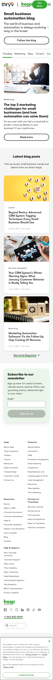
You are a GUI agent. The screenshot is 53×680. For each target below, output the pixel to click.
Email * (11, 399)
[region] (26, 658)
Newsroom (8, 463)
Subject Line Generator (14, 529)
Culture (7, 459)
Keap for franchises (36, 523)
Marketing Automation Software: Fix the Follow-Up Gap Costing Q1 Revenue (26, 336)
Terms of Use (8, 667)
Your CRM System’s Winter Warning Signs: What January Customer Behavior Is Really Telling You (26, 277)
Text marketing (34, 492)
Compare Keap (10, 472)
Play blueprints (10, 584)
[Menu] (49, 4)
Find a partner (34, 515)
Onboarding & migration (14, 580)
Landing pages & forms (38, 476)
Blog (6, 537)
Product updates (11, 593)
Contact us (9, 480)
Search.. (13, 625)
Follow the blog (26, 40)
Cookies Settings (26, 675)
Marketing (20, 53)
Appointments (34, 447)
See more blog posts (25, 355)
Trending (7, 53)
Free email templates (13, 525)
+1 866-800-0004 (13, 616)
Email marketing (34, 463)
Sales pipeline (34, 488)
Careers (7, 455)
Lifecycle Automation (13, 512)
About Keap (9, 447)
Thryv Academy (10, 568)
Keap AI (7, 520)
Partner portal (34, 511)
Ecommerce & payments (38, 459)
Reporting (32, 484)
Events (7, 504)
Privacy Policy (31, 655)
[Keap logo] (17, 4)
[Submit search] (7, 626)
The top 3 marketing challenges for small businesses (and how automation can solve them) (26, 110)
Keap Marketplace (11, 576)
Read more (26, 137)
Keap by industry (11, 468)
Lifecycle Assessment (13, 516)
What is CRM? (10, 508)
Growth (40, 53)
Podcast (7, 541)
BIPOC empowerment (13, 588)
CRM (30, 455)
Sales (30, 53)
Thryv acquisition (11, 451)
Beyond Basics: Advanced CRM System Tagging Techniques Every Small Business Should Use (25, 217)
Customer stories (11, 476)
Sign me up (26, 413)
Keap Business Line (36, 472)
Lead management (36, 480)
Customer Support (12, 560)
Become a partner (35, 507)
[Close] (49, 641)
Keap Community (11, 572)
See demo (39, 4)
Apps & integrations (36, 519)
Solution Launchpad (36, 527)
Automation (33, 451)
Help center (9, 564)
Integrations (33, 468)
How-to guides (10, 533)
